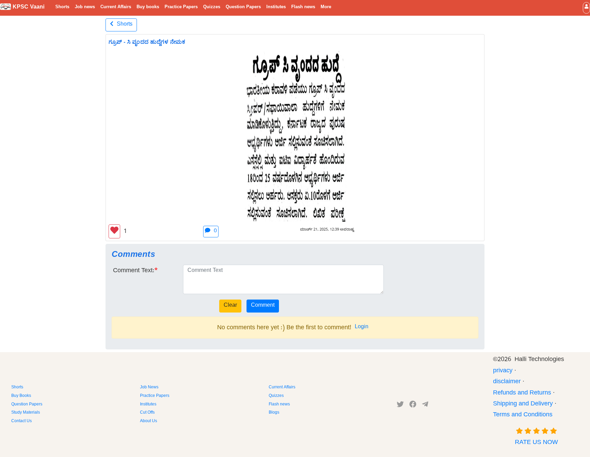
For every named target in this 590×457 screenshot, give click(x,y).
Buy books (148, 7)
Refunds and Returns (522, 393)
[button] (586, 7)
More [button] (326, 7)
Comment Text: (133, 271)
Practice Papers (181, 7)
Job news (85, 7)
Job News (149, 387)
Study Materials (25, 413)
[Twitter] (400, 406)
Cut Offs (147, 413)
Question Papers (243, 7)
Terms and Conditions (522, 415)
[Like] (114, 231)
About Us (148, 421)
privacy (502, 371)
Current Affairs (115, 7)
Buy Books (21, 396)
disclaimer (507, 382)
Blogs (274, 413)
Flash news (303, 7)
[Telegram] (425, 406)
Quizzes (211, 7)
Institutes (276, 7)
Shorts (62, 7)
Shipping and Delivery (523, 404)
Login (361, 327)
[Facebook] (413, 406)
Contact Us (21, 421)
